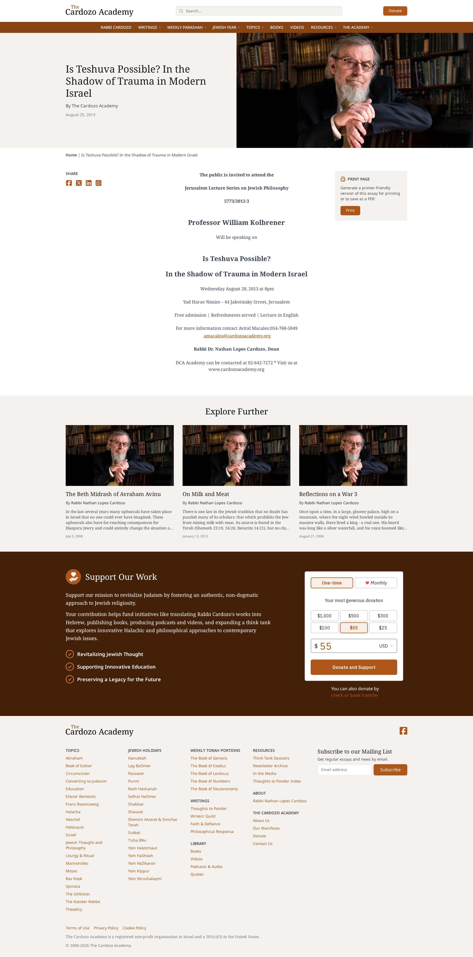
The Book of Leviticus (210, 773)
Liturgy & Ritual (80, 855)
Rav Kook (74, 878)
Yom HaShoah (140, 855)
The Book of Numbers (210, 781)
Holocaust (75, 827)
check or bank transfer (355, 695)
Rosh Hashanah (142, 788)
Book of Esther (79, 765)
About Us (261, 820)
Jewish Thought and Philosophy (84, 845)
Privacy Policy (106, 927)
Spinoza (73, 886)
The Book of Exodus (208, 765)
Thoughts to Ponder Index (277, 781)
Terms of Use (78, 927)
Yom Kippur (138, 870)
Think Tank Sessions (271, 758)
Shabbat (135, 804)
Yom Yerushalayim (144, 878)
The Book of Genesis (209, 758)
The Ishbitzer (78, 893)
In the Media (264, 773)
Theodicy (74, 909)
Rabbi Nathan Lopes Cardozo (279, 800)
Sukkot (134, 832)
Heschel (73, 819)
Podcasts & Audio (206, 866)
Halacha (73, 811)
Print (350, 210)
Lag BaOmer (139, 765)
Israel (71, 834)
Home (71, 154)
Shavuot (135, 811)
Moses (71, 870)
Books (276, 27)
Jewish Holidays (144, 750)
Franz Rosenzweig (82, 804)
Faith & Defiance (205, 823)
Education (75, 788)
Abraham (74, 758)
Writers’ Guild (203, 816)
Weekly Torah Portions (215, 750)
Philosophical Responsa (212, 831)
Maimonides (77, 863)
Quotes (197, 874)
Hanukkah (137, 758)
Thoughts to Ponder (209, 808)
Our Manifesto (266, 828)
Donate (395, 10)
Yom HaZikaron (141, 863)
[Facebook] (403, 731)
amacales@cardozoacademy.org (237, 336)
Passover (136, 773)
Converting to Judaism (86, 781)
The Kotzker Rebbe (83, 901)
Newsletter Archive (270, 765)
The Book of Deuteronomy (214, 788)
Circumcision (78, 773)
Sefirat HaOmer (142, 796)
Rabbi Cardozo (116, 27)
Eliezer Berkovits (81, 796)
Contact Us (263, 843)
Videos (297, 27)
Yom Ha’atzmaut (142, 847)
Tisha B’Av (137, 840)
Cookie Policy (134, 927)
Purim (133, 781)
